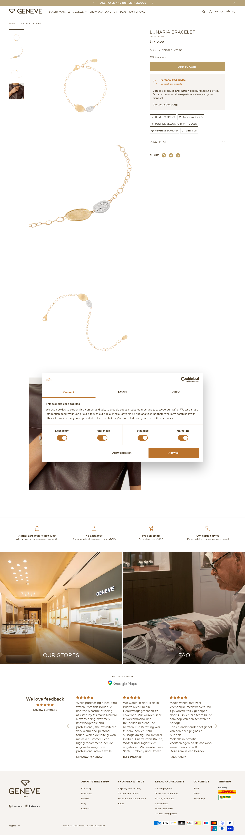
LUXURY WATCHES (59, 12)
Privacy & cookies (164, 798)
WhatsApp (199, 798)
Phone (197, 793)
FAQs (121, 803)
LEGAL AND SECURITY (169, 781)
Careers (85, 808)
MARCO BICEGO (157, 36)
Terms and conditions (166, 793)
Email (196, 788)
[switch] (102, 438)
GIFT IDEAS (120, 12)
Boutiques (86, 793)
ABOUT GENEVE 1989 (95, 781)
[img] (45, 705)
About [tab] (176, 391)
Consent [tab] (68, 392)
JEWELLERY (80, 12)
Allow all (173, 452)
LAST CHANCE (137, 12)
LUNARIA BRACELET (29, 23)
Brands (85, 798)
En (216, 11)
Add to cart (187, 66)
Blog (83, 803)
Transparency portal (166, 813)
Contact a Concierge (165, 104)
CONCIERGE (201, 781)
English (12, 825)
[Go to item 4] (16, 91)
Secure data (161, 803)
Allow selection (121, 452)
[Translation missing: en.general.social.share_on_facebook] (164, 155)
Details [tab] (122, 391)
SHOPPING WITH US (131, 781)
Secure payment (164, 788)
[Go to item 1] (16, 37)
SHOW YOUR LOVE (100, 12)
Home (12, 23)
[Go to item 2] (16, 55)
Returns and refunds (129, 793)
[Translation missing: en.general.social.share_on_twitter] (171, 155)
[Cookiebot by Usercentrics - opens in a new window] (183, 379)
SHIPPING (224, 781)
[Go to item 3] (16, 73)
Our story (86, 788)
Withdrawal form (164, 808)
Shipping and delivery (129, 788)
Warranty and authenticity (132, 798)
